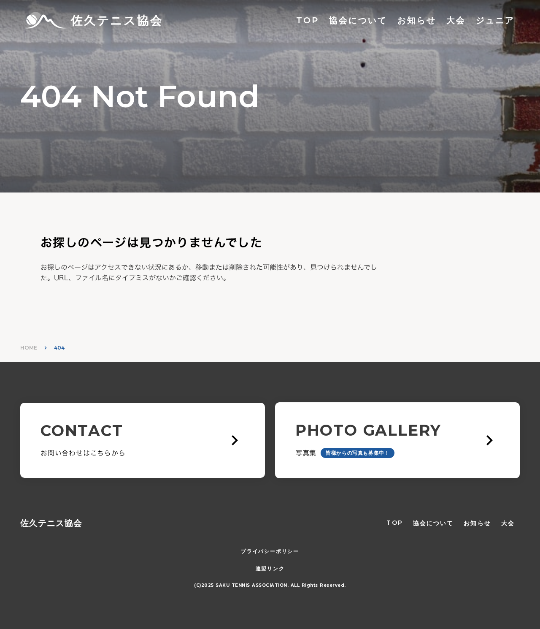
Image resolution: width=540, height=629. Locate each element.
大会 (456, 20)
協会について (358, 20)
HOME (28, 347)
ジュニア (495, 20)
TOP (307, 20)
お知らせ (416, 20)
